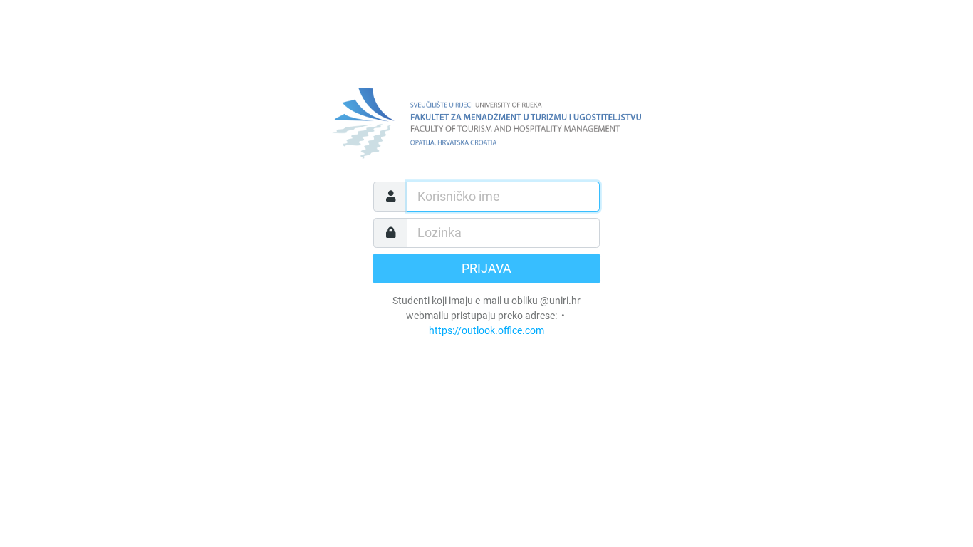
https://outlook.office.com (486, 330)
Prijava (486, 268)
